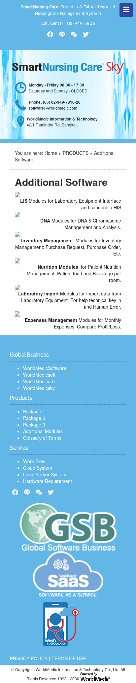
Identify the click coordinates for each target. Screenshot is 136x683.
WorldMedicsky (39, 388)
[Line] (27, 492)
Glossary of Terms (42, 437)
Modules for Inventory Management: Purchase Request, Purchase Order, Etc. (68, 247)
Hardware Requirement (47, 481)
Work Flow (34, 461)
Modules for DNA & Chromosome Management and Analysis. (80, 223)
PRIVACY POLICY (29, 658)
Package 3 (34, 424)
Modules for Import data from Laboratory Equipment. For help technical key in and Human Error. (69, 300)
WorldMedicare (39, 381)
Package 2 (34, 418)
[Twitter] (51, 492)
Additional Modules (43, 431)
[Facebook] (15, 492)
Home (51, 153)
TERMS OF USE (68, 658)
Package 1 (34, 411)
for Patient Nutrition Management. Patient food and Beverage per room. (74, 273)
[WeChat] (39, 492)
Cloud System (37, 467)
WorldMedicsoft (39, 374)
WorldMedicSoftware (44, 368)
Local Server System (44, 474)
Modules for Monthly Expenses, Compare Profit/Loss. (73, 323)
